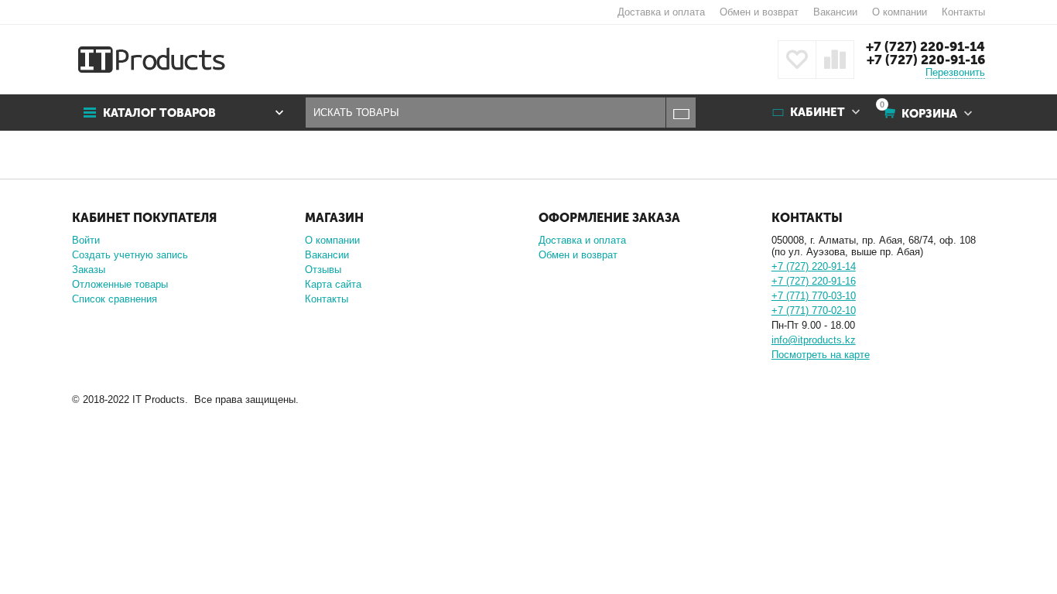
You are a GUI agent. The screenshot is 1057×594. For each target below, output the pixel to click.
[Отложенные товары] (797, 59)
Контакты (963, 12)
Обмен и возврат (759, 12)
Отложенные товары (120, 284)
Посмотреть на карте (820, 354)
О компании (899, 12)
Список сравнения (114, 299)
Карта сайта (333, 284)
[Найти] (680, 112)
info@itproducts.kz (813, 340)
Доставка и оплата (661, 12)
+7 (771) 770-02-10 (813, 310)
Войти (86, 240)
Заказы (88, 269)
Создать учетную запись (130, 255)
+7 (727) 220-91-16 (926, 59)
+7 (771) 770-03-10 (813, 296)
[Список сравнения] (835, 59)
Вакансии (835, 12)
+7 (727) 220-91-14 (925, 46)
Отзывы (323, 269)
